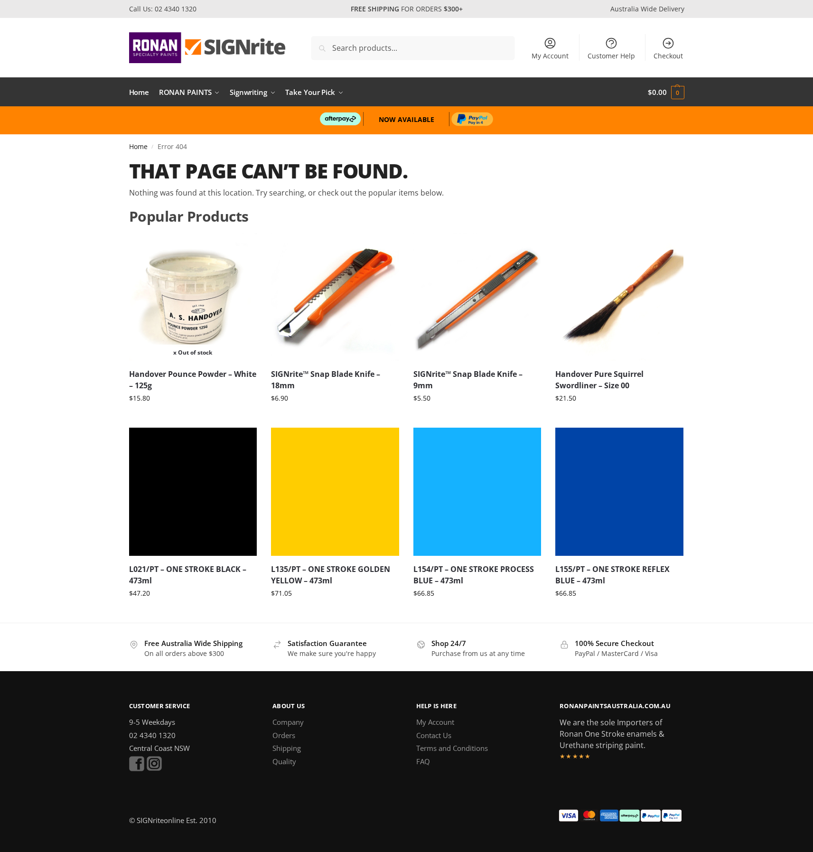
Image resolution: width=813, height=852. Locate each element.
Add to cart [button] (335, 417)
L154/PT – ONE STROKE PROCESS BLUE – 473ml (473, 575)
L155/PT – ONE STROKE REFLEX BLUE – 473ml (612, 575)
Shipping (286, 748)
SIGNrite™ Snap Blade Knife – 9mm (468, 380)
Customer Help (611, 55)
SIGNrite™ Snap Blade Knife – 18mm (325, 380)
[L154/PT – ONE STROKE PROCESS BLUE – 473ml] (477, 492)
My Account (550, 55)
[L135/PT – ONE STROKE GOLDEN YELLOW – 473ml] (335, 492)
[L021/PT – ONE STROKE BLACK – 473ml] (193, 492)
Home (138, 146)
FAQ (423, 761)
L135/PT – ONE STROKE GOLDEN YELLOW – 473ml (330, 575)
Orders (283, 735)
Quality (284, 761)
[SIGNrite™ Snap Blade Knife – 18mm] (335, 297)
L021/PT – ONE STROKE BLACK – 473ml (187, 575)
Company (288, 722)
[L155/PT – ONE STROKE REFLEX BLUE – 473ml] (619, 492)
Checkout (668, 55)
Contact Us (433, 735)
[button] (666, 92)
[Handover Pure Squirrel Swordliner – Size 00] (619, 297)
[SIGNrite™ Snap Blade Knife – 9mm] (477, 297)
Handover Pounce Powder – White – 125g (192, 380)
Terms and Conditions (452, 748)
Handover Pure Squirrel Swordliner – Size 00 (599, 380)
